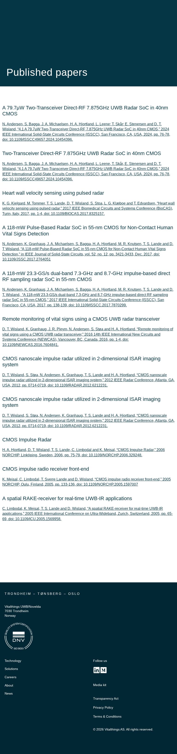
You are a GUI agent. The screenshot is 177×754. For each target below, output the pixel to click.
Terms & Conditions (107, 716)
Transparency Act (105, 698)
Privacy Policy (103, 707)
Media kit (99, 685)
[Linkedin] (96, 670)
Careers (10, 677)
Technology (13, 661)
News (9, 693)
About (9, 685)
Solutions (11, 669)
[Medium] (103, 670)
